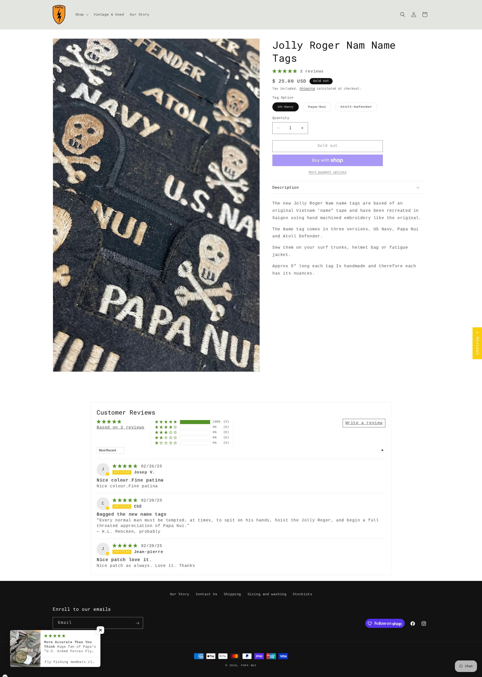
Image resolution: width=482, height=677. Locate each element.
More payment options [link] (327, 172)
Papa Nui (319, 108)
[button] (81, 14)
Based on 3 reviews (121, 427)
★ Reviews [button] (477, 343)
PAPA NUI (249, 665)
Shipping (307, 89)
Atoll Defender (358, 108)
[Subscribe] (137, 623)
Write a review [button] (364, 423)
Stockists (302, 594)
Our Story (179, 594)
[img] (126, 466)
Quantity (280, 118)
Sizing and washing (267, 594)
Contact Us (206, 594)
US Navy (288, 108)
